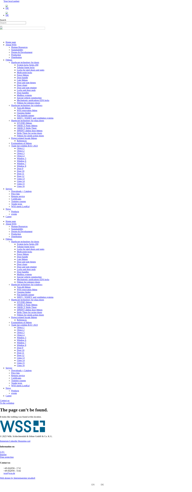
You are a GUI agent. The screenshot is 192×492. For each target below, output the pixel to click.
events (14, 214)
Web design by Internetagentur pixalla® (17, 478)
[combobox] (13, 22)
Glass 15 (21, 184)
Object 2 (20, 151)
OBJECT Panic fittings (27, 125)
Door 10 (20, 171)
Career (9, 216)
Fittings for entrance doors (28, 103)
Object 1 (20, 148)
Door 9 (20, 168)
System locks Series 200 (27, 65)
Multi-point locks (24, 72)
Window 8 (21, 166)
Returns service (18, 196)
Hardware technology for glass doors (27, 120)
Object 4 (20, 156)
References (22, 141)
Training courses (18, 201)
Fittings (9, 60)
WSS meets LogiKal (20, 206)
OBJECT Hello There (27, 128)
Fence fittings (23, 75)
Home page (11, 42)
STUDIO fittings (24, 123)
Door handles (23, 93)
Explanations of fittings (21, 143)
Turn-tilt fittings (24, 108)
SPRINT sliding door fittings (29, 130)
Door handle (22, 77)
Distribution (16, 57)
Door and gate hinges (26, 82)
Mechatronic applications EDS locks (33, 100)
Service (9, 189)
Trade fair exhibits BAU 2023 (24, 146)
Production (16, 55)
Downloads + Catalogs (21, 191)
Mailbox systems (24, 95)
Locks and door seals (26, 90)
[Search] (1, 26)
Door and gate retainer (27, 87)
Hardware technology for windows (26, 105)
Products (15, 211)
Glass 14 (21, 181)
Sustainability (17, 50)
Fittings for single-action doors (30, 136)
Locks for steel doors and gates (30, 70)
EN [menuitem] (93, 484)
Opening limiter (24, 113)
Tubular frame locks (26, 67)
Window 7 (21, 163)
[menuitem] (99, 7)
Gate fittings (22, 80)
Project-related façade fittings (24, 138)
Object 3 (20, 153)
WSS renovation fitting (27, 110)
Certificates (16, 199)
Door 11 (20, 173)
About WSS (11, 45)
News (8, 209)
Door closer (22, 85)
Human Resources (19, 47)
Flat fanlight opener (25, 115)
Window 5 (21, 158)
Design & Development (21, 52)
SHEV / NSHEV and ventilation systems (35, 118)
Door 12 (20, 176)
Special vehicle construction (29, 98)
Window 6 (21, 161)
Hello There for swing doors (29, 133)
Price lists (15, 194)
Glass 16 (21, 186)
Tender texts (16, 204)
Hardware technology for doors (25, 62)
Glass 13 (21, 178)
